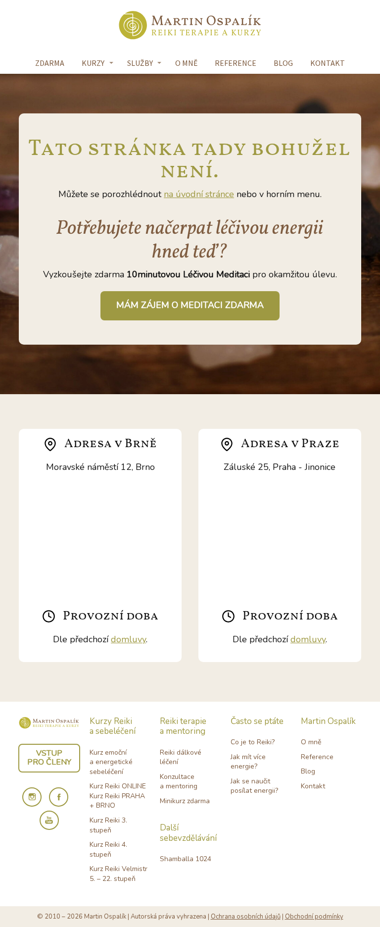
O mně (186, 63)
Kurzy (93, 63)
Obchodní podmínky (314, 916)
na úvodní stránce (199, 194)
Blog (283, 63)
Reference (235, 63)
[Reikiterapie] (190, 26)
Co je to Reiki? (253, 742)
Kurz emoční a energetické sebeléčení (111, 762)
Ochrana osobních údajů (246, 916)
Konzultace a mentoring (178, 781)
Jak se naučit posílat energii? (254, 786)
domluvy (128, 639)
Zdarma (49, 63)
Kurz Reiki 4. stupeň (108, 849)
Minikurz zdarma (185, 801)
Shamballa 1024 (185, 859)
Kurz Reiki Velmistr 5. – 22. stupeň (118, 873)
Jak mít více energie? (248, 762)
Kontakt (327, 63)
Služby (140, 63)
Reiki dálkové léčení (180, 757)
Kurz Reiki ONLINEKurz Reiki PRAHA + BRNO (118, 795)
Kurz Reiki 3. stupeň (108, 825)
